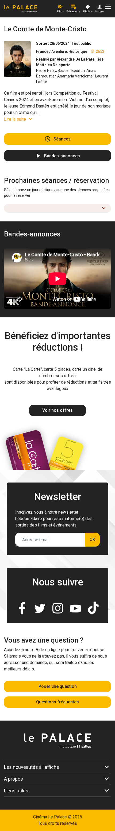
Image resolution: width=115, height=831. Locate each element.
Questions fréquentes (57, 701)
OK (92, 539)
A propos (13, 779)
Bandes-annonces (62, 155)
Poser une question (58, 686)
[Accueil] (30, 9)
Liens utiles (16, 790)
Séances (62, 139)
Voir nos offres (57, 410)
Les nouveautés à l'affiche (31, 767)
